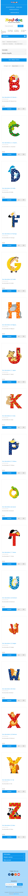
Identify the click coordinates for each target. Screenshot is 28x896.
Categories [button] (5, 36)
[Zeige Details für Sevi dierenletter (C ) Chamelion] (14, 128)
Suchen (20, 26)
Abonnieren (9, 886)
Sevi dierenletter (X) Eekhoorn (9, 734)
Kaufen (9, 108)
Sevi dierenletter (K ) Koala (8, 415)
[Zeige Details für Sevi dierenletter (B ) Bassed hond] (14, 82)
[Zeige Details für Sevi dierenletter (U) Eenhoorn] (14, 583)
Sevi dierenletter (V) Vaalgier (9, 643)
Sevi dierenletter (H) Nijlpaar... (9, 324)
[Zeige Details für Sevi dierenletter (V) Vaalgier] (14, 628)
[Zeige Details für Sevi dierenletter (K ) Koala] (14, 401)
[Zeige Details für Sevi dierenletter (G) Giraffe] (14, 264)
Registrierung (10, 7)
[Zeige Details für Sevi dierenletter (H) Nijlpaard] (14, 310)
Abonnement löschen (17, 886)
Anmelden (19, 7)
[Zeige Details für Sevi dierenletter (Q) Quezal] (14, 492)
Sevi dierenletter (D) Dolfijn (8, 188)
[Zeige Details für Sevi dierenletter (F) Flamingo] (14, 219)
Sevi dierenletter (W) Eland (8, 689)
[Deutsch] (15, 2)
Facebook (9, 874)
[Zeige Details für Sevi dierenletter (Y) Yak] (14, 765)
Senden (20, 884)
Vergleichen (18, 109)
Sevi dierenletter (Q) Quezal (9, 507)
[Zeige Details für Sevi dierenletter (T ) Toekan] (14, 537)
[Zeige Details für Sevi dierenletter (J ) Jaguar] (14, 355)
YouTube (18, 874)
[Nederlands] (11, 2)
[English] (13, 2)
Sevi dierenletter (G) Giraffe (9, 279)
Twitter (12, 874)
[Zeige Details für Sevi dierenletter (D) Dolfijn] (14, 173)
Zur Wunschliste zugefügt (23, 109)
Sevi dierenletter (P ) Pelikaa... (9, 461)
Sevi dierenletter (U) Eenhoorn (9, 597)
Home (3, 41)
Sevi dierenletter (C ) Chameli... (10, 142)
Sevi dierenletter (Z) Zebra (8, 825)
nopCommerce (16, 893)
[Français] (16, 2)
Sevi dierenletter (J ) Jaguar (9, 370)
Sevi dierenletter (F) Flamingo (9, 233)
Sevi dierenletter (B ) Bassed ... (10, 97)
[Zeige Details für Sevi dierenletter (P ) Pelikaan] (14, 446)
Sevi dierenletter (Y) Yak (8, 780)
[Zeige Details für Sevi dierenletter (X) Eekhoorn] (14, 719)
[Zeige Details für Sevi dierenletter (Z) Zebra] (14, 810)
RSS (15, 874)
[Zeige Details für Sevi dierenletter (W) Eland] (14, 674)
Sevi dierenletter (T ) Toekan (9, 552)
